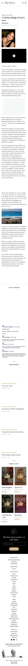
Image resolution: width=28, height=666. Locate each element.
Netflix (14, 589)
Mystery (14, 587)
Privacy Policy (14, 663)
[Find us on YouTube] (14, 639)
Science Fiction (14, 592)
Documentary (14, 579)
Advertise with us (14, 635)
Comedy (14, 577)
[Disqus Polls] (14, 307)
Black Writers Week (14, 618)
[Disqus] (14, 341)
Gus (18, 198)
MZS (14, 607)
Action (14, 573)
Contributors (14, 637)
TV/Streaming (14, 622)
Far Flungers (14, 609)
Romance (14, 590)
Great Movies (14, 605)
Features (14, 620)
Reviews (14, 601)
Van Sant (21, 198)
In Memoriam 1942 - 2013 (14, 645)
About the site (14, 631)
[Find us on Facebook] (11, 639)
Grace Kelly (18, 90)
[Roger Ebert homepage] (8, 3)
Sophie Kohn (5, 23)
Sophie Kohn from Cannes (7, 15)
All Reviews (14, 561)
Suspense (14, 594)
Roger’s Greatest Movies (14, 559)
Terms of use (14, 661)
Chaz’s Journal (14, 603)
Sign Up (14, 568)
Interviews (14, 611)
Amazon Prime (14, 575)
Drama (14, 581)
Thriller (14, 596)
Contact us (14, 633)
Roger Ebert (14, 624)
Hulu (14, 585)
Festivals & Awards (14, 626)
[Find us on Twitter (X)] (16, 639)
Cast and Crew (14, 563)
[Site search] (23, 3)
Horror (14, 583)
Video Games (14, 616)
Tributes (14, 613)
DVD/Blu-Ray (14, 614)
